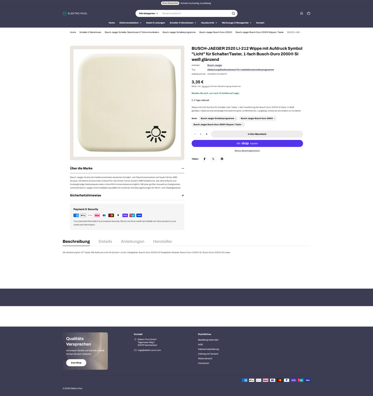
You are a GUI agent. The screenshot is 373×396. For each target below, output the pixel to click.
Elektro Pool (76, 388)
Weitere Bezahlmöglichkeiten (247, 151)
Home (73, 32)
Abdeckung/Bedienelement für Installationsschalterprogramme (240, 69)
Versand (205, 86)
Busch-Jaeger (214, 65)
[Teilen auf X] (213, 158)
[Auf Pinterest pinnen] (222, 158)
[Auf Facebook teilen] (204, 158)
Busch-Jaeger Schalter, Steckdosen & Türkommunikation (132, 32)
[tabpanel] (186, 265)
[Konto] (301, 13)
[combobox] (186, 13)
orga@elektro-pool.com (149, 350)
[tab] (76, 242)
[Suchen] (233, 13)
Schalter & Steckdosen (90, 32)
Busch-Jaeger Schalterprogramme (179, 32)
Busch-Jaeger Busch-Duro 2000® (215, 32)
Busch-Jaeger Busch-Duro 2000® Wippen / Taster (260, 32)
